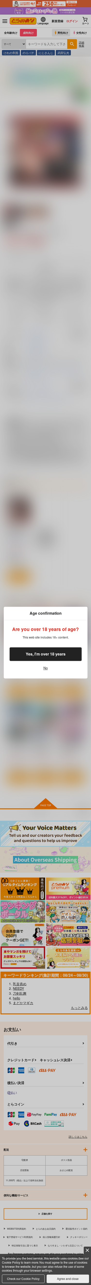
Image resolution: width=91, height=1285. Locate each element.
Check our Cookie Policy (23, 1278)
